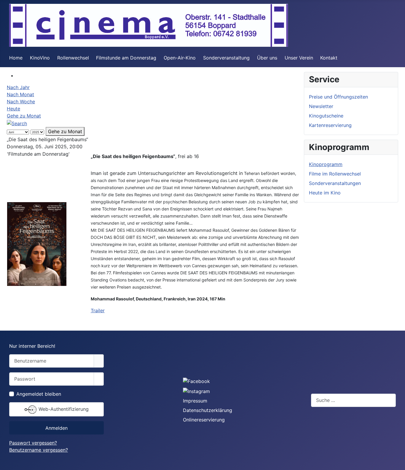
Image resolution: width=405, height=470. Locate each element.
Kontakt (328, 58)
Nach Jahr (18, 87)
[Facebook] (196, 381)
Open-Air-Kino (180, 58)
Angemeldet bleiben (38, 394)
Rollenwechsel (73, 58)
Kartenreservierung (330, 125)
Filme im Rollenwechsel (335, 174)
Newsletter (321, 106)
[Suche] (17, 123)
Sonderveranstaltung (226, 58)
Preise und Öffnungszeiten (338, 97)
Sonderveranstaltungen (335, 183)
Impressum (195, 401)
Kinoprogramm (325, 164)
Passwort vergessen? (33, 443)
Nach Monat (20, 94)
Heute (13, 109)
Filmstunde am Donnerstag (126, 58)
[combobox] (353, 400)
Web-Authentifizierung (63, 409)
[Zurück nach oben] (397, 462)
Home (16, 58)
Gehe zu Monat (24, 116)
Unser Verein (299, 58)
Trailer (98, 310)
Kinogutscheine (326, 116)
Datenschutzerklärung (207, 410)
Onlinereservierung (204, 420)
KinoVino (40, 58)
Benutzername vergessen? (38, 450)
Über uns (267, 58)
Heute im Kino (325, 193)
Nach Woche (21, 101)
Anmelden (56, 428)
